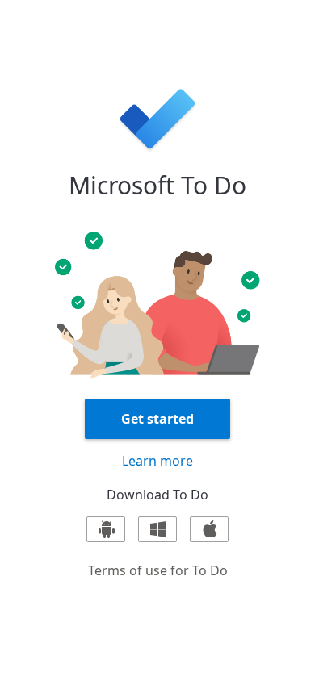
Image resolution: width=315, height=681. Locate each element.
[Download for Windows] (157, 529)
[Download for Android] (105, 529)
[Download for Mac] (209, 529)
